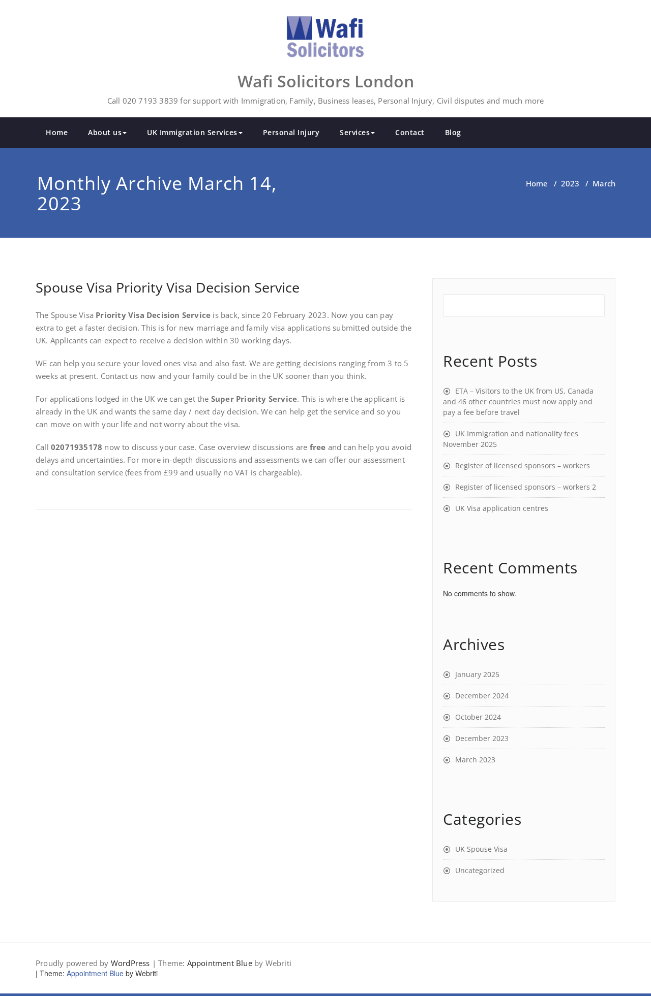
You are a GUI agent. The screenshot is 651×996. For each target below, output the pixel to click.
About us (105, 132)
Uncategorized (480, 870)
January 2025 (477, 674)
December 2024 (482, 695)
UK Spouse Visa (481, 849)
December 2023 (482, 738)
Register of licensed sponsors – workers (522, 465)
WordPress (130, 963)
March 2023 (475, 759)
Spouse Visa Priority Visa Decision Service (168, 287)
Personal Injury (291, 132)
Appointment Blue (219, 963)
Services (355, 132)
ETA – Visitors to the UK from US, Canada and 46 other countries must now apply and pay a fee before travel (518, 401)
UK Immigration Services (192, 132)
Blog (453, 132)
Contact (410, 132)
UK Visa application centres (501, 508)
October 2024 (478, 717)
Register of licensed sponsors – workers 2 (525, 487)
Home (57, 132)
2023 (570, 183)
